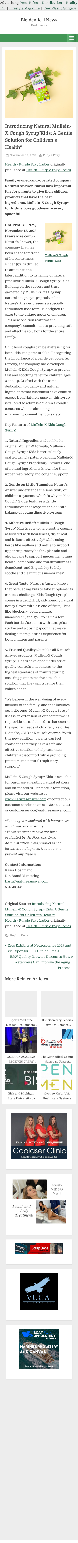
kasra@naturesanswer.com (26, 881)
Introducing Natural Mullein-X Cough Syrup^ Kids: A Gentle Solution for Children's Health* (36, 909)
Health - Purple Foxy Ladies (27, 164)
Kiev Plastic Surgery (60, 8)
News (25, 935)
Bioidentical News (39, 20)
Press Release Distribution (41, 3)
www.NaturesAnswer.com (25, 799)
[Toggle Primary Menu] (71, 38)
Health (14, 935)
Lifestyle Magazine (24, 8)
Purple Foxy (51, 155)
